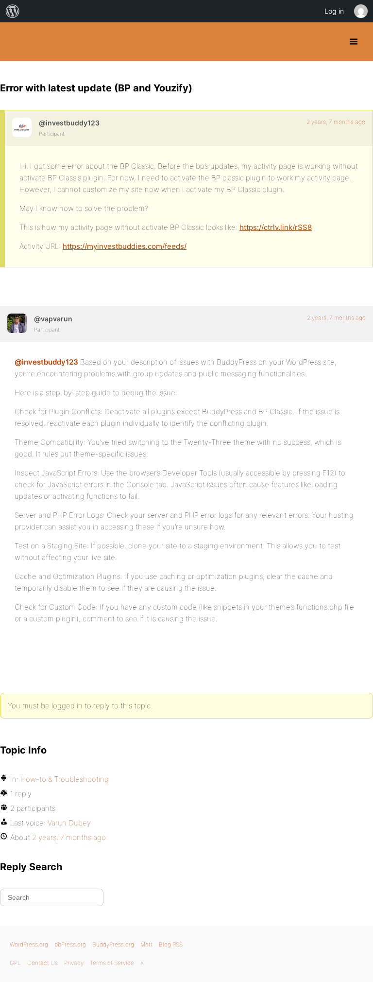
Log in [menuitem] (334, 11)
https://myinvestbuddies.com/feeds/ (124, 246)
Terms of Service (112, 962)
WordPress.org (29, 944)
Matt (146, 944)
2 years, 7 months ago (335, 121)
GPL (15, 962)
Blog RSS (171, 944)
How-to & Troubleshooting (64, 779)
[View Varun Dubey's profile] (17, 323)
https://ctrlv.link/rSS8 (275, 227)
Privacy (74, 962)
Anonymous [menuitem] (360, 11)
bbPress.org (70, 944)
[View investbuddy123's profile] (22, 127)
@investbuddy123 (46, 362)
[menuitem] (12, 11)
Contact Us (42, 962)
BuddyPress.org (16, 41)
